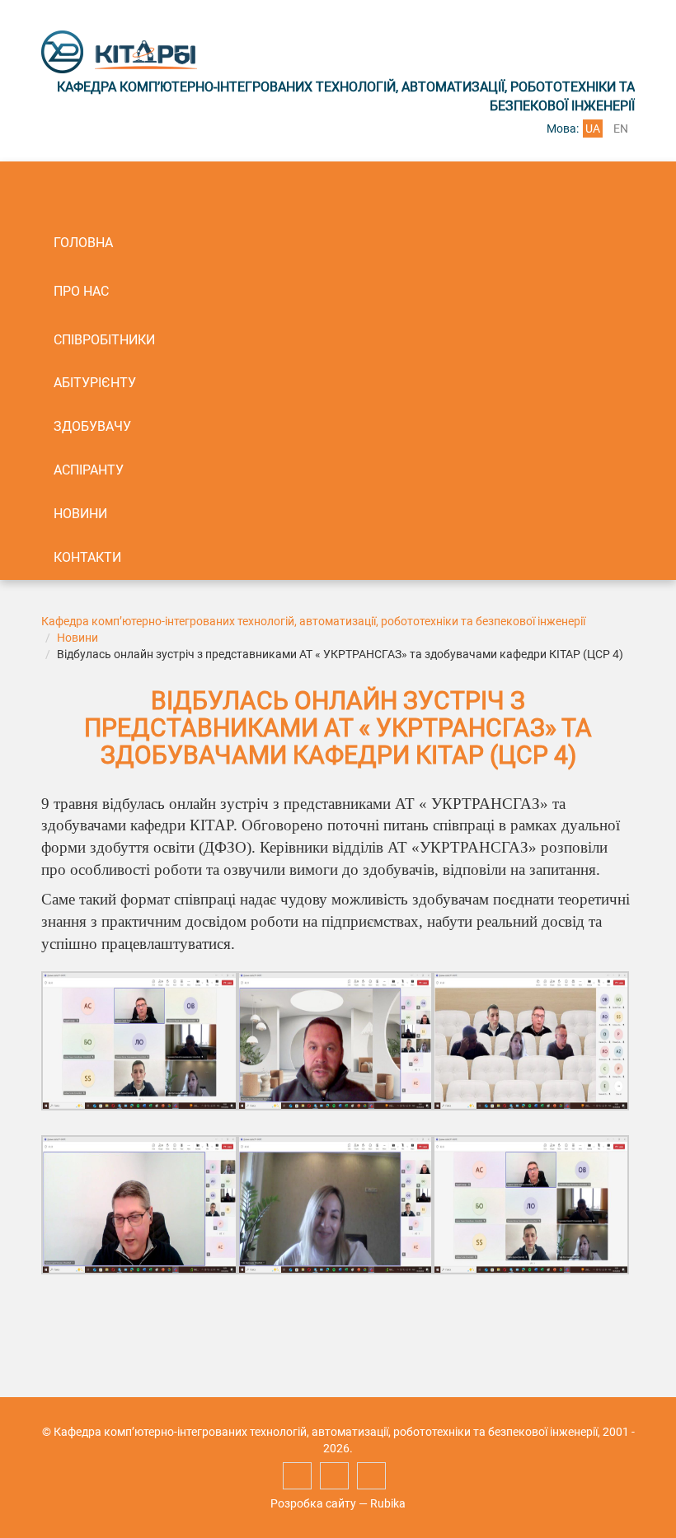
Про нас (81, 291)
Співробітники (104, 340)
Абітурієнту (95, 382)
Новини (80, 513)
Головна (83, 242)
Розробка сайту (313, 1503)
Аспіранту (89, 470)
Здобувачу (92, 426)
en (620, 128)
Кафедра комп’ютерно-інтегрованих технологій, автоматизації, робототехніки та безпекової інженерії (313, 621)
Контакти (87, 557)
